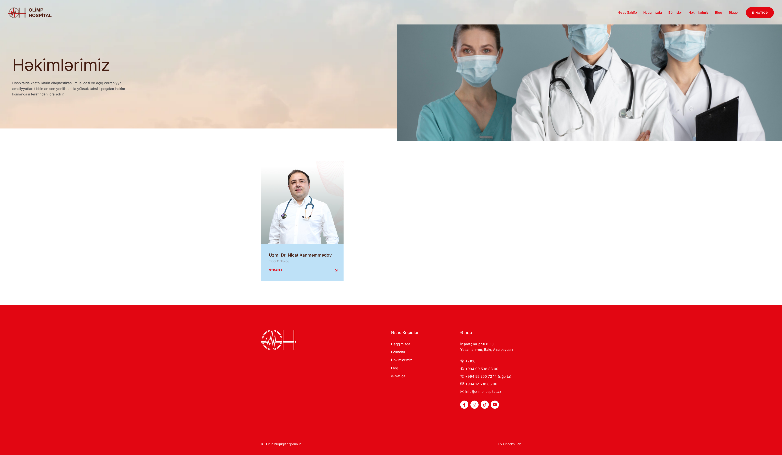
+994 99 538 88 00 (481, 369)
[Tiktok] (485, 405)
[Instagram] (474, 405)
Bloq (394, 368)
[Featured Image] (302, 202)
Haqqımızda (400, 344)
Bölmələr (398, 352)
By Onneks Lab (509, 444)
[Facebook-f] (464, 405)
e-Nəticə (398, 376)
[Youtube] (495, 405)
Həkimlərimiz (401, 360)
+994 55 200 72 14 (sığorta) (488, 376)
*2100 (470, 361)
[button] (760, 12)
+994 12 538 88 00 (481, 384)
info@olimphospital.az (483, 392)
